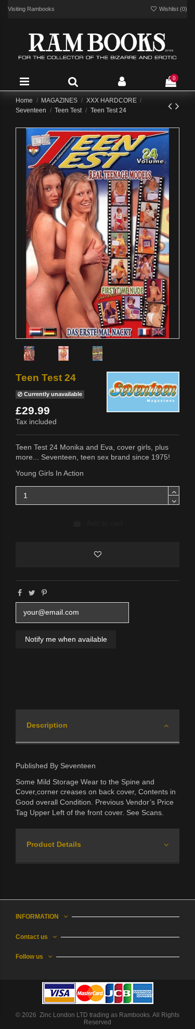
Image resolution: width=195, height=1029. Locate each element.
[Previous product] (171, 106)
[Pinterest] (44, 593)
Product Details (54, 844)
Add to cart (105, 523)
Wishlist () (172, 9)
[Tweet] (32, 593)
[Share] (20, 593)
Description (47, 725)
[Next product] (177, 106)
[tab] (97, 726)
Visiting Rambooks (31, 9)
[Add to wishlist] (97, 554)
